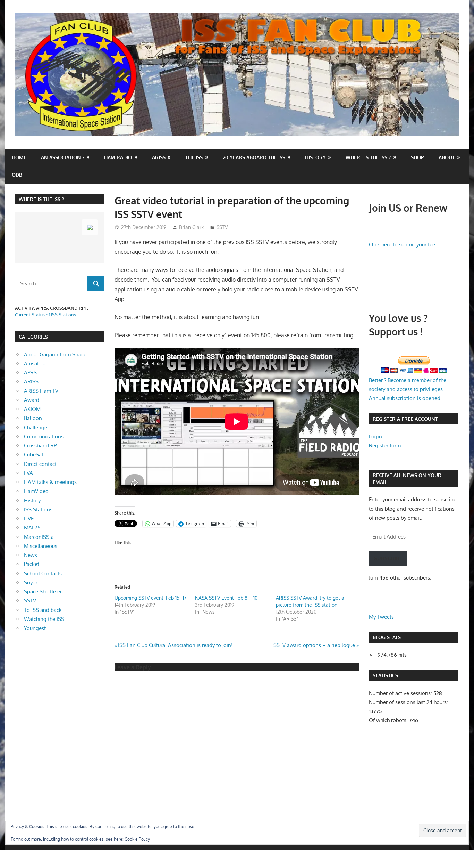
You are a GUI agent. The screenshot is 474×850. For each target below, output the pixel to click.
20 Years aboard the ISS (254, 157)
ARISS (31, 381)
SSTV (222, 227)
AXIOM (32, 409)
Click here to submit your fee (402, 244)
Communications (44, 436)
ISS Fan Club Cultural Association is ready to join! (175, 645)
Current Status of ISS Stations (45, 314)
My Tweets (381, 617)
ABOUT (447, 157)
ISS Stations (38, 509)
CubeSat (33, 454)
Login (375, 436)
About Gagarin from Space (55, 354)
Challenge (35, 427)
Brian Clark (191, 227)
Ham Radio (118, 157)
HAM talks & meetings (50, 482)
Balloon (33, 418)
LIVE (29, 518)
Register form (385, 445)
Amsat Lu (34, 363)
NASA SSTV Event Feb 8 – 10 (226, 598)
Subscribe (388, 558)
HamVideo (36, 491)
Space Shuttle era (44, 591)
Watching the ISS (44, 619)
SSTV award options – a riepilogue (314, 645)
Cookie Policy (137, 839)
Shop (417, 157)
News (30, 555)
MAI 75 (32, 527)
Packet (31, 564)
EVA (28, 473)
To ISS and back (43, 610)
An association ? (62, 157)
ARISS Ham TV (41, 391)
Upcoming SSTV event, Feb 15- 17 (150, 598)
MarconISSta (39, 537)
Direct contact (40, 464)
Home (19, 157)
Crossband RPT (41, 445)
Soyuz (31, 582)
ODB (17, 175)
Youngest (35, 628)
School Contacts (43, 573)
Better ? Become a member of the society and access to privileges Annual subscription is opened (407, 389)
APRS (30, 372)
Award (31, 400)
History (315, 157)
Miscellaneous (40, 546)
